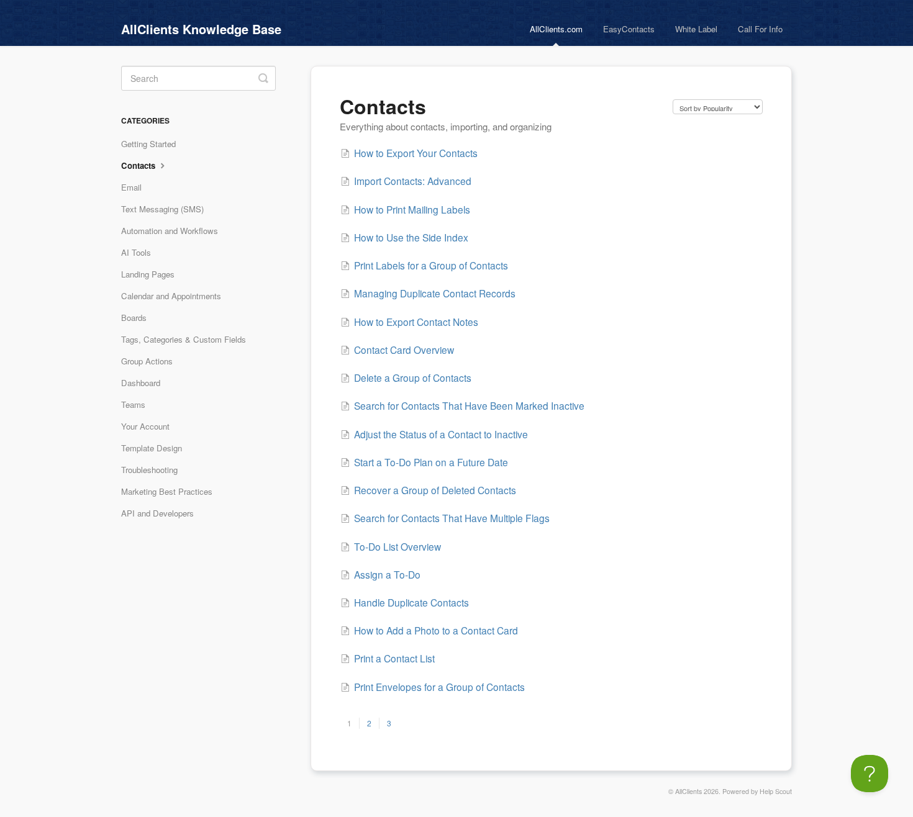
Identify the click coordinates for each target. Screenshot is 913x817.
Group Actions (147, 361)
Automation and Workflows (169, 231)
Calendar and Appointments (171, 296)
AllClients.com (556, 29)
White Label (696, 29)
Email (131, 187)
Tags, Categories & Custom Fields (183, 339)
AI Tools (136, 252)
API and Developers (157, 513)
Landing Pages (148, 274)
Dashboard (140, 383)
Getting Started (148, 144)
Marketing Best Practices (166, 491)
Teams (133, 404)
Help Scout (776, 791)
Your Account (145, 426)
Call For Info (760, 29)
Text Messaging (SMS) (162, 209)
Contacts (139, 165)
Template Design (151, 448)
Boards (134, 317)
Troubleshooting (149, 470)
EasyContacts (629, 29)
